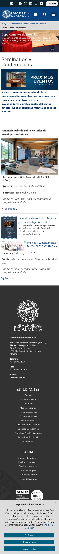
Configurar (29, 535)
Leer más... (11, 208)
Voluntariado (28, 441)
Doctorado (28, 403)
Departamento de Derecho (34, 23)
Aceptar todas (29, 548)
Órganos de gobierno (28, 457)
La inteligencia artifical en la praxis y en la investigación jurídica (37, 220)
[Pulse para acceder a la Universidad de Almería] (28, 315)
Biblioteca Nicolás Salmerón (28, 433)
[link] (52, 3)
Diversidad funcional (28, 437)
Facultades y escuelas (28, 462)
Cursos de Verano (28, 420)
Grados (28, 395)
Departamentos (14, 23)
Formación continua (28, 412)
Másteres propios (28, 407)
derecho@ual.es (17, 377)
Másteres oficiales (28, 399)
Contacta (52, 3)
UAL (3, 23)
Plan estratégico (28, 470)
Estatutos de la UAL (28, 474)
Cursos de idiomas (28, 416)
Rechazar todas (29, 542)
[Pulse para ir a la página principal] (15, 14)
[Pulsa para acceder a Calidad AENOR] (29, 495)
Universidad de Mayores (28, 424)
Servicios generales (28, 466)
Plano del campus (28, 478)
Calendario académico (28, 428)
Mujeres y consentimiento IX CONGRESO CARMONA (42, 244)
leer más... (10, 278)
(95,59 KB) (11, 209)
